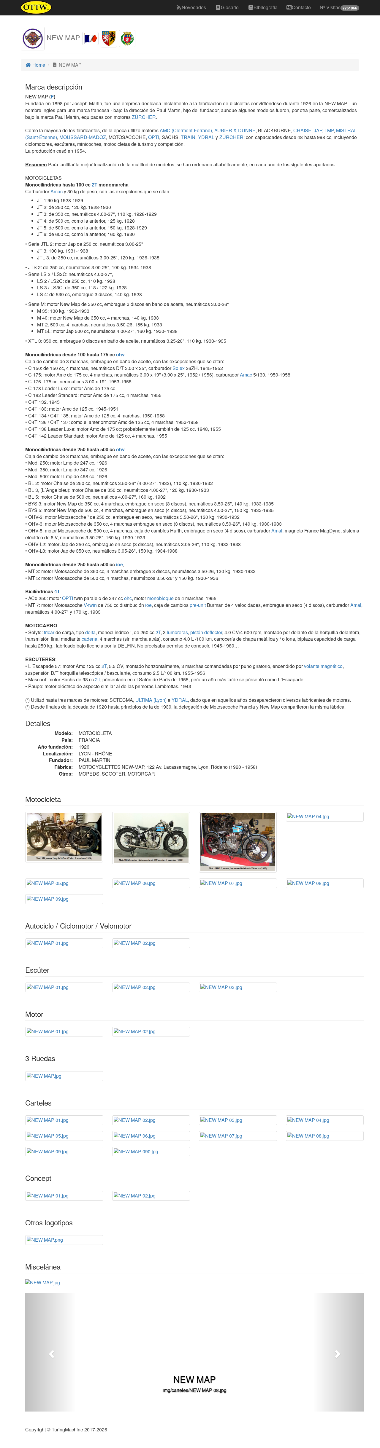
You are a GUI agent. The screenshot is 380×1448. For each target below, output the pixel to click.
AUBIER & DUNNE (234, 130)
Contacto (301, 7)
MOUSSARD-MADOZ (82, 137)
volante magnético (323, 666)
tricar (49, 632)
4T (57, 591)
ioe (119, 564)
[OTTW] (36, 7)
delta (90, 632)
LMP (328, 130)
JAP (317, 130)
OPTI (153, 137)
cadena (89, 638)
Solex (178, 368)
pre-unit (198, 605)
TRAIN (187, 137)
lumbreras (177, 632)
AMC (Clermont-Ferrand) (185, 130)
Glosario (230, 7)
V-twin (90, 605)
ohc (128, 598)
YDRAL (205, 137)
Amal (276, 530)
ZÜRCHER (143, 117)
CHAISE (301, 130)
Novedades (194, 7)
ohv (120, 354)
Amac (56, 191)
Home (38, 64)
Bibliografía (266, 7)
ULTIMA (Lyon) (150, 699)
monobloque (160, 598)
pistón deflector (206, 632)
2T (94, 184)
